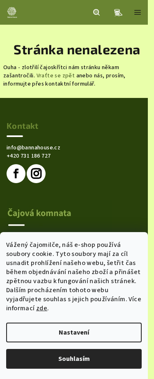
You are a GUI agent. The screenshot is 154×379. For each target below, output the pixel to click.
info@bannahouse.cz (33, 148)
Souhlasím (74, 358)
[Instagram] (36, 173)
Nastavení (74, 332)
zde (41, 308)
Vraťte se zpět (56, 76)
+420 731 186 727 (29, 156)
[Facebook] (16, 173)
